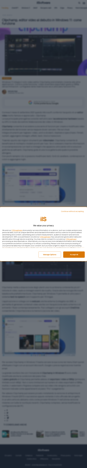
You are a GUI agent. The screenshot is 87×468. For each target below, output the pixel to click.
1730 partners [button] (17, 230)
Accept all (74, 254)
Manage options (49, 254)
